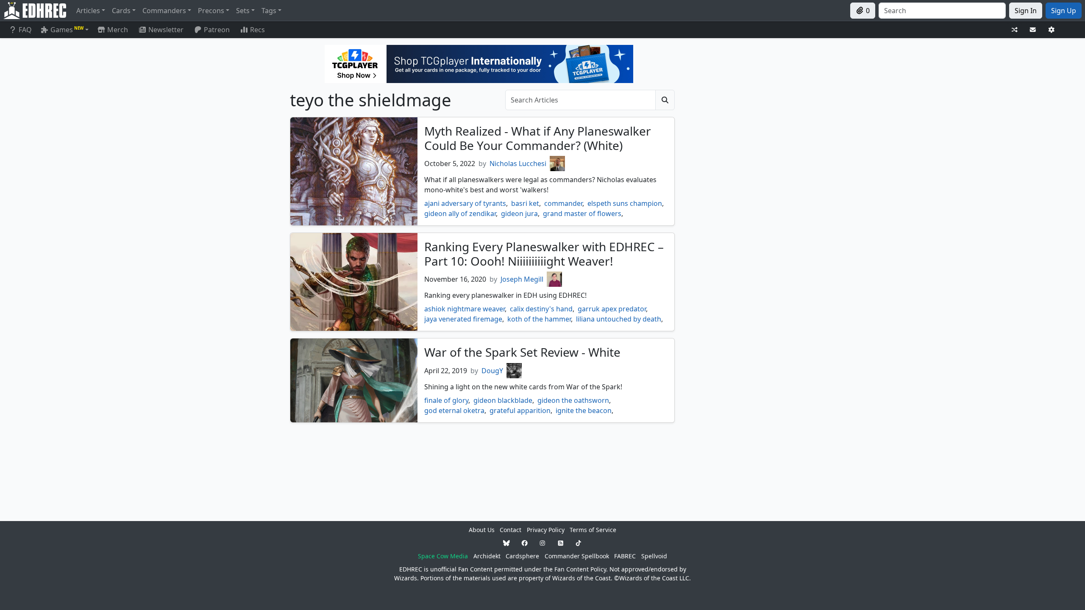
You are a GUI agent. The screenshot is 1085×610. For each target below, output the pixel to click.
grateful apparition (520, 410)
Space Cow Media (443, 556)
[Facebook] (525, 542)
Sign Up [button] (1063, 10)
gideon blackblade (502, 400)
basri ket (525, 203)
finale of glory (446, 400)
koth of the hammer (539, 319)
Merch (117, 29)
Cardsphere (522, 556)
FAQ (25, 29)
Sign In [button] (1026, 10)
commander (563, 203)
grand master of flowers (582, 213)
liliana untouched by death (618, 319)
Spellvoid (654, 556)
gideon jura (519, 213)
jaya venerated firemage (463, 319)
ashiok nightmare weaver (464, 308)
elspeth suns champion (624, 203)
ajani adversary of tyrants (465, 203)
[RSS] (561, 542)
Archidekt (487, 556)
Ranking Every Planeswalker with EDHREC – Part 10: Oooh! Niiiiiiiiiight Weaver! (544, 253)
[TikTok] (578, 542)
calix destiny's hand (541, 308)
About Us (482, 530)
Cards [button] (121, 10)
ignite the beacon (584, 410)
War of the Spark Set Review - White (522, 352)
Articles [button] (88, 10)
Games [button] (66, 29)
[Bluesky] (506, 542)
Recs (257, 29)
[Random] (1014, 29)
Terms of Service (593, 530)
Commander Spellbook (577, 556)
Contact (510, 530)
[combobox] (942, 11)
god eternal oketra (454, 410)
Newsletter (166, 29)
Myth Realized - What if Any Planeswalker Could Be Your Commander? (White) (537, 138)
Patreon (217, 29)
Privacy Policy (546, 530)
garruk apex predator (612, 308)
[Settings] (1051, 29)
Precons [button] (211, 10)
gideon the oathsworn (573, 400)
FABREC (625, 556)
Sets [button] (243, 10)
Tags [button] (269, 10)
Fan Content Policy (580, 569)
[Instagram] (542, 542)
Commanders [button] (164, 10)
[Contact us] (1032, 29)
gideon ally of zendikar (460, 213)
